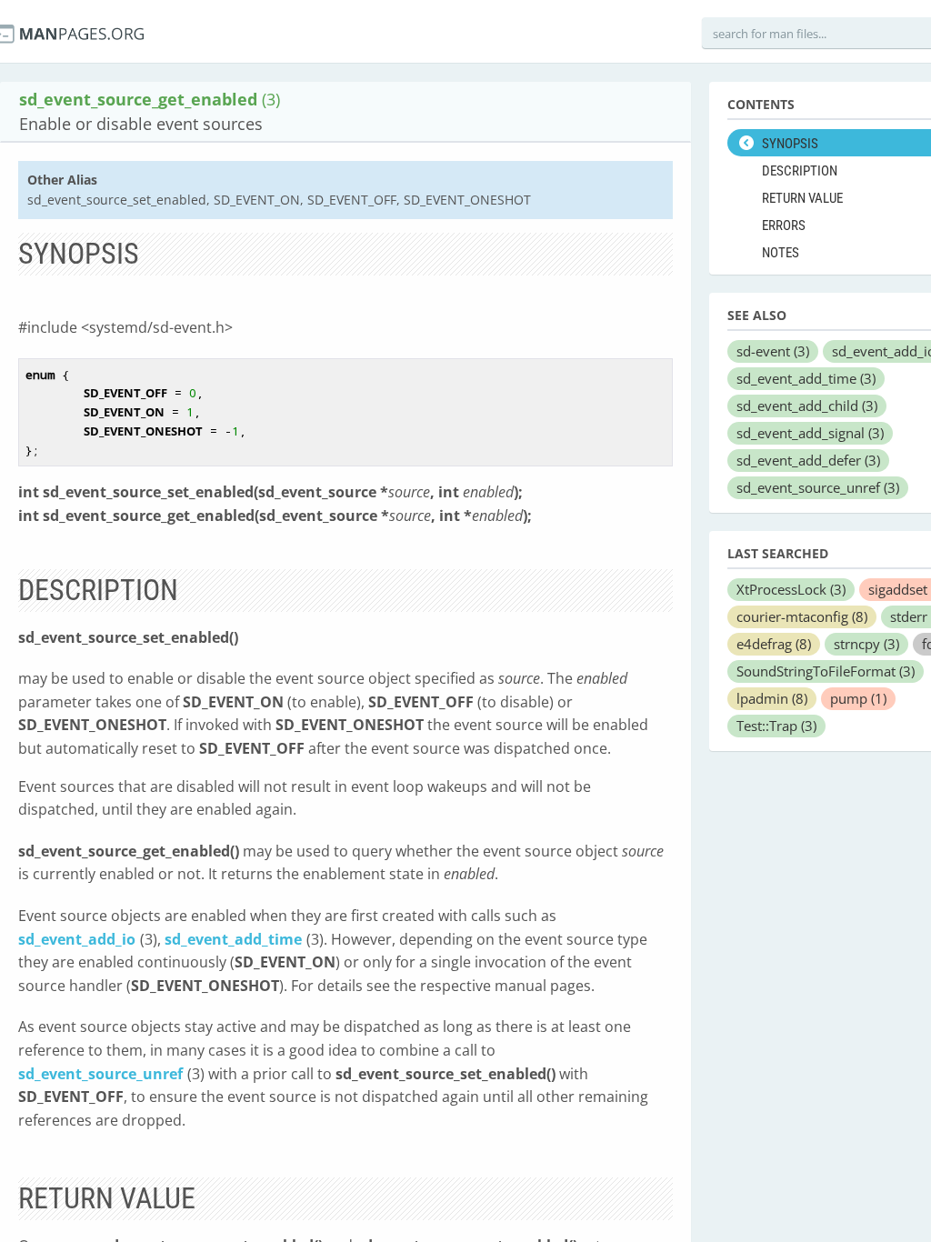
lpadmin (771, 698)
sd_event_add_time (233, 939)
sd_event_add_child (806, 405)
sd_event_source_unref (100, 1074)
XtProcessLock (791, 589)
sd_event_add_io (76, 939)
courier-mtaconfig (801, 616)
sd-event (772, 351)
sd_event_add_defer (808, 460)
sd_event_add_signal (810, 433)
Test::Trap (776, 725)
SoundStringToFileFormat (825, 671)
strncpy (866, 644)
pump (858, 698)
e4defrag (773, 644)
